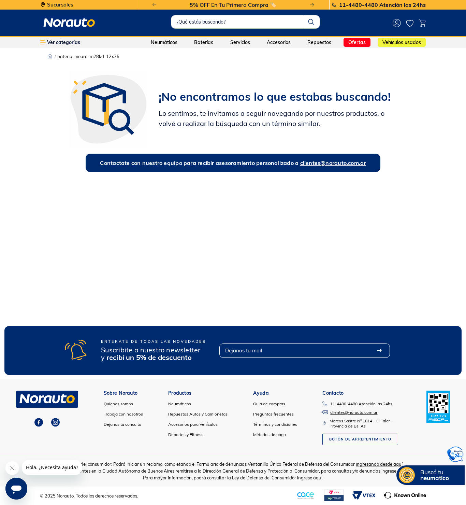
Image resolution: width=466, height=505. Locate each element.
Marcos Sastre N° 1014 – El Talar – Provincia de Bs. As (361, 423)
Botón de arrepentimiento (360, 439)
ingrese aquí (394, 471)
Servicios (240, 42)
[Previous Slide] (154, 5)
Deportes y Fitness (185, 434)
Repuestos (319, 42)
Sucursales (60, 5)
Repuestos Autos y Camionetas (198, 414)
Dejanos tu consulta (122, 424)
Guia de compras (269, 403)
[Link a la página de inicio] (49, 56)
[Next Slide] (312, 5)
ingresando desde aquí (379, 464)
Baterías (203, 42)
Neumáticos (164, 42)
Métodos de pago (269, 434)
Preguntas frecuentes (273, 414)
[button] (455, 455)
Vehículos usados (401, 42)
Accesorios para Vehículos (193, 424)
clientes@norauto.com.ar (333, 162)
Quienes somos (118, 403)
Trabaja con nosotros (123, 414)
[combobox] (245, 22)
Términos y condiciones (275, 424)
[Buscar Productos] (311, 22)
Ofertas (357, 42)
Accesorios (279, 42)
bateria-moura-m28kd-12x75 (88, 56)
